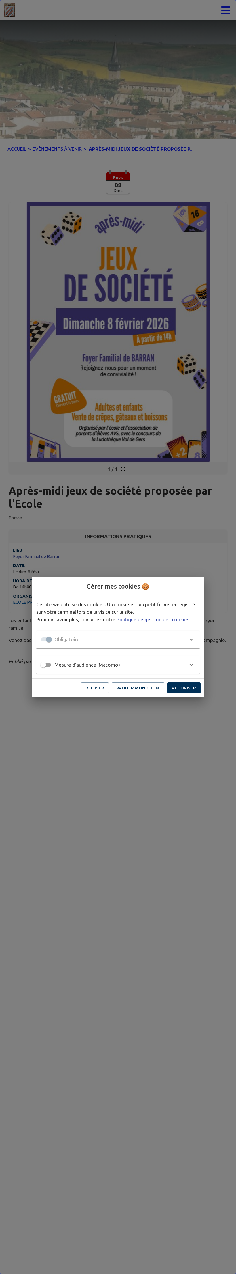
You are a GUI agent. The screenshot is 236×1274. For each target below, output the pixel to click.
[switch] (43, 664)
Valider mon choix (138, 687)
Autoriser (184, 687)
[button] (118, 639)
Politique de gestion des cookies (153, 619)
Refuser (94, 687)
